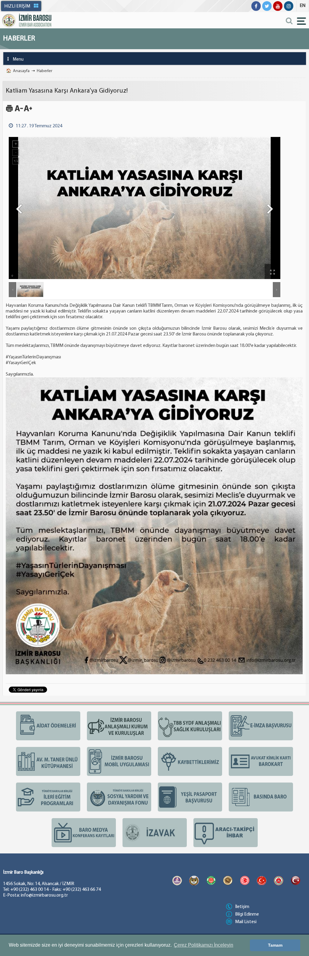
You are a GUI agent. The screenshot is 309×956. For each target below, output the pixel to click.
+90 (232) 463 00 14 (29, 889)
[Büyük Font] (28, 111)
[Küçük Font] (19, 111)
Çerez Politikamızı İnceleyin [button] (203, 945)
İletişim (242, 906)
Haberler (44, 71)
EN (302, 5)
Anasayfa (21, 71)
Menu (18, 59)
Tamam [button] (275, 945)
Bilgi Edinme (247, 914)
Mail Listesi (245, 921)
